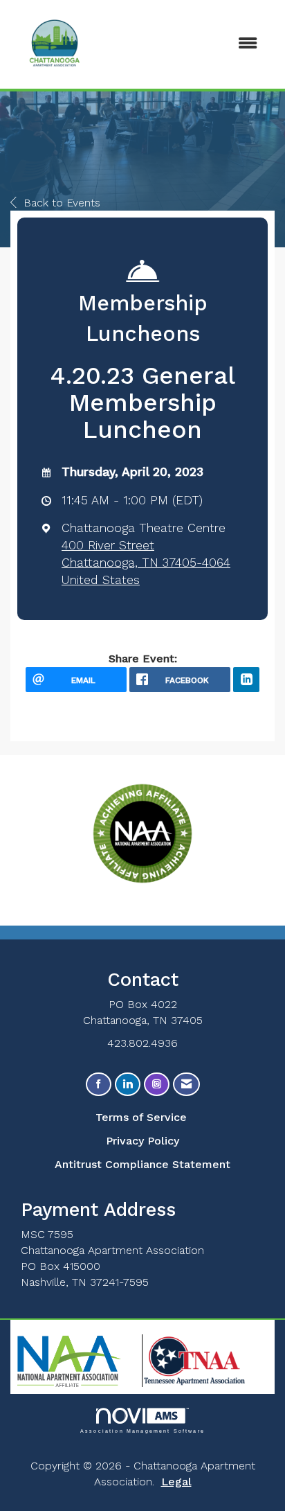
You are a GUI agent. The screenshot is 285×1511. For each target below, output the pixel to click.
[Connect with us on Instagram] (156, 1084)
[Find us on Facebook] (98, 1084)
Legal (176, 1481)
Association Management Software (142, 1430)
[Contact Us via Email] (186, 1084)
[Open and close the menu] (214, 44)
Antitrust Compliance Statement (142, 1164)
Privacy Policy (142, 1140)
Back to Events (62, 202)
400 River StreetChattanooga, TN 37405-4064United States (146, 562)
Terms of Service (141, 1117)
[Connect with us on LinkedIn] (127, 1084)
